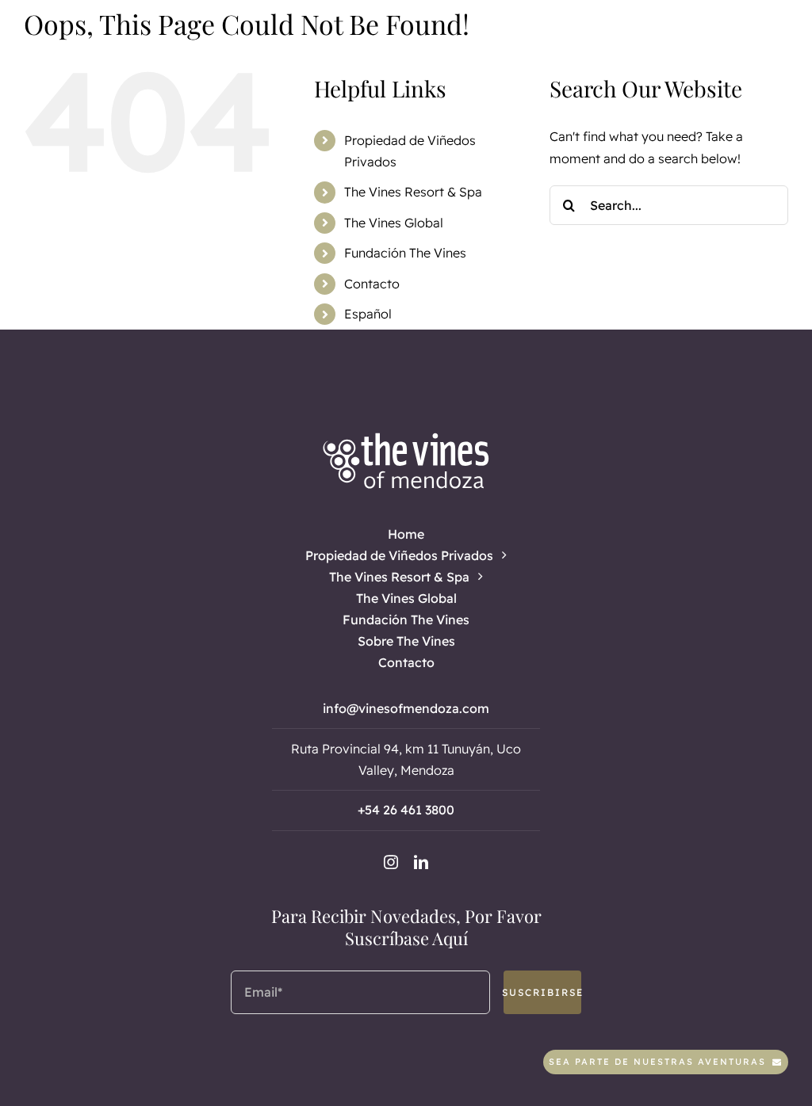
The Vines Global (393, 223)
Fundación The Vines (405, 253)
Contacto (372, 284)
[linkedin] (421, 862)
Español (368, 314)
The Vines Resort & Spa (413, 192)
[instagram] (391, 862)
